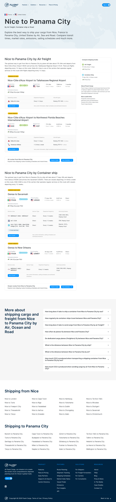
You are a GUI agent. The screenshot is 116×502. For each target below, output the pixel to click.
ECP (38, 126)
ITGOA (13, 200)
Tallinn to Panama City (94, 438)
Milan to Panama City (40, 445)
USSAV (37, 200)
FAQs (96, 473)
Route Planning (62, 469)
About (96, 469)
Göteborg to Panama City (69, 441)
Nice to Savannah (93, 410)
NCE (12, 86)
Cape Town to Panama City (42, 434)
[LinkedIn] (6, 486)
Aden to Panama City (67, 449)
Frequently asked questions (88, 98)
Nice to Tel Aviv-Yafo (94, 399)
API (58, 491)
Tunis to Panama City (13, 438)
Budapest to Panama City (41, 438)
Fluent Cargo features (86, 104)
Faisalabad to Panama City (42, 441)
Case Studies (98, 485)
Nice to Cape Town (39, 399)
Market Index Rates (63, 479)
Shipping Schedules (63, 476)
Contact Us (98, 488)
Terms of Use (36, 498)
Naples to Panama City (40, 449)
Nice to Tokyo (10, 414)
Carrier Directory (44, 482)
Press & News (98, 479)
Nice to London (11, 399)
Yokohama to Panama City (69, 438)
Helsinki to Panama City (95, 441)
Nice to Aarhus (37, 410)
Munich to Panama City (14, 434)
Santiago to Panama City (14, 441)
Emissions (60, 485)
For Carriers (79, 476)
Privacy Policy (47, 498)
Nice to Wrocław (92, 403)
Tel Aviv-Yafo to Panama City (97, 434)
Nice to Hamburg (65, 399)
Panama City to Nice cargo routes (89, 102)
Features (41, 469)
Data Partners (43, 476)
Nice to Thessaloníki (12, 410)
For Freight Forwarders (83, 473)
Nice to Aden (64, 414)
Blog (95, 476)
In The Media (98, 482)
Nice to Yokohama (66, 403)
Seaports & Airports (45, 479)
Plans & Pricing (43, 473)
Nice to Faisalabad (39, 406)
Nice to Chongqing (66, 410)
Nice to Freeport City (13, 406)
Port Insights (61, 488)
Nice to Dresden (38, 414)
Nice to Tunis (10, 403)
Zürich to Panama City (67, 434)
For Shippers (79, 469)
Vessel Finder (61, 482)
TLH (38, 86)
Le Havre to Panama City (95, 445)
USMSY (37, 254)
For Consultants (80, 479)
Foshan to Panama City (68, 445)
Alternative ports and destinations (89, 100)
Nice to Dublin (64, 406)
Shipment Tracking (63, 473)
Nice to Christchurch (94, 414)
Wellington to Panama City (96, 449)
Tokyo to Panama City (13, 449)
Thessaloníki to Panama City (15, 445)
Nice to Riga (36, 403)
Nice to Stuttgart (92, 406)
